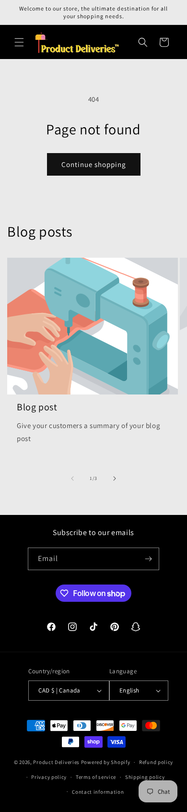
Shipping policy (145, 777)
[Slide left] (72, 478)
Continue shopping (93, 164)
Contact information (98, 791)
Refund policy (156, 762)
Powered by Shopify (105, 762)
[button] (19, 42)
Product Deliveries (56, 762)
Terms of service (96, 777)
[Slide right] (114, 478)
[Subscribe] (148, 559)
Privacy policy (49, 777)
